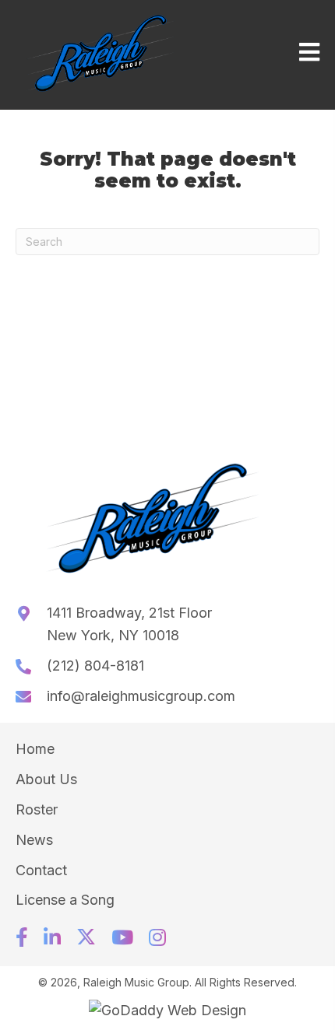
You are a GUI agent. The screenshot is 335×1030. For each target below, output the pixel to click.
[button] (22, 937)
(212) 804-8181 (95, 665)
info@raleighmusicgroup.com (141, 696)
